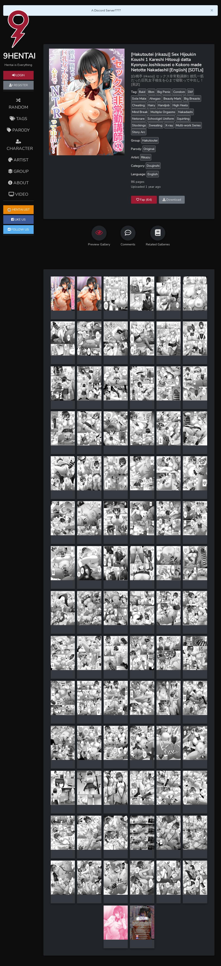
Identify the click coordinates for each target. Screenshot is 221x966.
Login (20, 75)
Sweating (155, 125)
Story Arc (138, 132)
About (20, 183)
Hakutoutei (150, 140)
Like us (20, 219)
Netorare (138, 118)
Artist (20, 160)
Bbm (151, 92)
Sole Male (139, 98)
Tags (21, 119)
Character (20, 148)
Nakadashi (185, 112)
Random (18, 107)
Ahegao (155, 98)
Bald (142, 92)
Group (21, 171)
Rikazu (145, 157)
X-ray (169, 125)
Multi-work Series (188, 125)
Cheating (138, 105)
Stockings (139, 125)
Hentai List (20, 209)
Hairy (151, 105)
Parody (20, 130)
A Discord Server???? (106, 10)
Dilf (190, 92)
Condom (179, 92)
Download (173, 199)
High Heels (180, 105)
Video (21, 194)
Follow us (20, 229)
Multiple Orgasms (163, 112)
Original (149, 149)
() (146, 199)
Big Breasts (192, 98)
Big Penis (163, 92)
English (153, 174)
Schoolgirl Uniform (161, 118)
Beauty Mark (172, 98)
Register (20, 85)
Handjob (164, 105)
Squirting (183, 118)
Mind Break (140, 112)
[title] (63, 293)
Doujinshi (153, 166)
